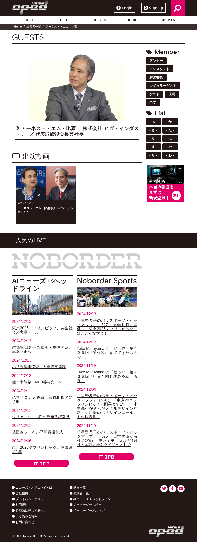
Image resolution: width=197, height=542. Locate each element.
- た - (170, 130)
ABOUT (29, 20)
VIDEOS (64, 20)
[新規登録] (165, 183)
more (41, 463)
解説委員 (156, 77)
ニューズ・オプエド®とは (33, 487)
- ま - (153, 147)
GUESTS (98, 20)
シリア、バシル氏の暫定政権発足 (41, 417)
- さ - (153, 130)
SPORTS (167, 20)
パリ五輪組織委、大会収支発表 (39, 367)
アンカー (156, 61)
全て (152, 102)
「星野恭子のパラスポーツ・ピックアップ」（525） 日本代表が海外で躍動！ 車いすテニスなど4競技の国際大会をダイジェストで (107, 438)
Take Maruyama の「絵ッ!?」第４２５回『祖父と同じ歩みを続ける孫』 (107, 376)
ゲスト (154, 94)
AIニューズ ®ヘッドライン (91, 499)
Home (18, 26)
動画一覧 (79, 487)
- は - (170, 138)
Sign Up (156, 8)
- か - (170, 122)
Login (127, 8)
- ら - (153, 155)
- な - (153, 138)
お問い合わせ (24, 522)
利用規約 (21, 505)
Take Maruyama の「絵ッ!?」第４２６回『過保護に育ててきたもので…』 (107, 353)
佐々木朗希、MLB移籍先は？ (37, 382)
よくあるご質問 (26, 516)
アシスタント (159, 69)
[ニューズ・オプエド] (30, 7)
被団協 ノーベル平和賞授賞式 (37, 432)
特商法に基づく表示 (29, 510)
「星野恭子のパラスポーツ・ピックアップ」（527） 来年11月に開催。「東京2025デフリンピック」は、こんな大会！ (107, 326)
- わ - (170, 155)
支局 (172, 94)
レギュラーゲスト (162, 86)
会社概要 (21, 493)
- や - (170, 147)
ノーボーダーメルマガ (88, 510)
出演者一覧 (33, 26)
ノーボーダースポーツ (88, 505)
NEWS (133, 20)
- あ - (153, 122)
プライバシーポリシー (31, 499)
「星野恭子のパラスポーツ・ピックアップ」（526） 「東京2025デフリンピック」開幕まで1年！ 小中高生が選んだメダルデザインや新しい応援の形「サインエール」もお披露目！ (107, 406)
